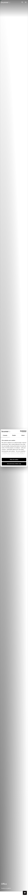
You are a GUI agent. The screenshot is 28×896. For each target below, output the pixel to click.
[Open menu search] (22, 2)
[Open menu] (26, 2)
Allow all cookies (14, 459)
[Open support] (25, 893)
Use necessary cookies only (14, 463)
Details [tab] (14, 435)
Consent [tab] (5, 435)
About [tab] (23, 435)
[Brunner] (5, 2)
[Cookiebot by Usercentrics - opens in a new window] (20, 431)
